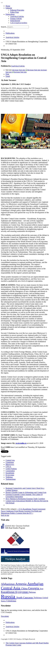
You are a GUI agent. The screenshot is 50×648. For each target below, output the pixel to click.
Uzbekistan (10, 462)
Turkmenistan (11, 479)
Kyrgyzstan (10, 475)
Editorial (9, 8)
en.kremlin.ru (21, 443)
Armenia (21, 584)
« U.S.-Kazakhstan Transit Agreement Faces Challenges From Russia (23, 510)
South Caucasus (25, 597)
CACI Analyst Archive (18, 23)
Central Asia (10, 460)
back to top (5, 515)
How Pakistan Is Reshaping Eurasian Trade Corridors (25, 499)
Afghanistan (8, 583)
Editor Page (14, 12)
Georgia (34, 588)
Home (8, 6)
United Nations (11, 469)
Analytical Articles (17, 16)
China (24, 588)
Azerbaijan (35, 584)
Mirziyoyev (10, 464)
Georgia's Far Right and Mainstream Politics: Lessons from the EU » (21, 512)
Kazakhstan (10, 473)
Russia (8, 597)
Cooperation (10, 471)
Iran (41, 588)
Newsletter (5, 616)
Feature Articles (16, 19)
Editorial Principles (17, 10)
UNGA (8, 467)
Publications (10, 14)
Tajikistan (9, 477)
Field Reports (15, 21)
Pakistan (32, 592)
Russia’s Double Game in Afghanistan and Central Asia (26, 492)
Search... (4, 27)
